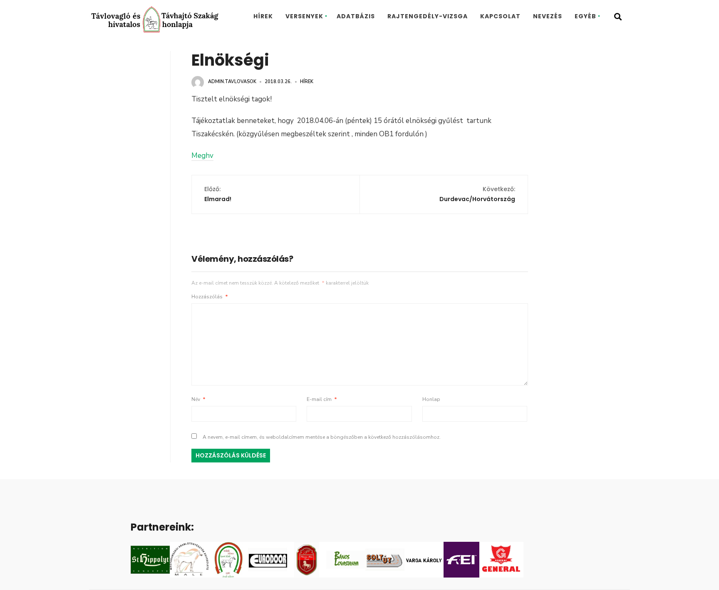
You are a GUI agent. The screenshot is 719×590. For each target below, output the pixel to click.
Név (198, 399)
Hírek (263, 16)
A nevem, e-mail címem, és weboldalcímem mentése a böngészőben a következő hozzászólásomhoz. (322, 437)
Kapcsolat (500, 16)
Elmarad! (217, 194)
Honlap (431, 399)
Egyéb (585, 16)
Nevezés (547, 16)
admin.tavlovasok (232, 82)
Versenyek (304, 16)
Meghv (202, 155)
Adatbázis (356, 16)
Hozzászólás (209, 296)
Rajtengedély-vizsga (427, 16)
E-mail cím (322, 399)
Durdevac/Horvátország (477, 194)
